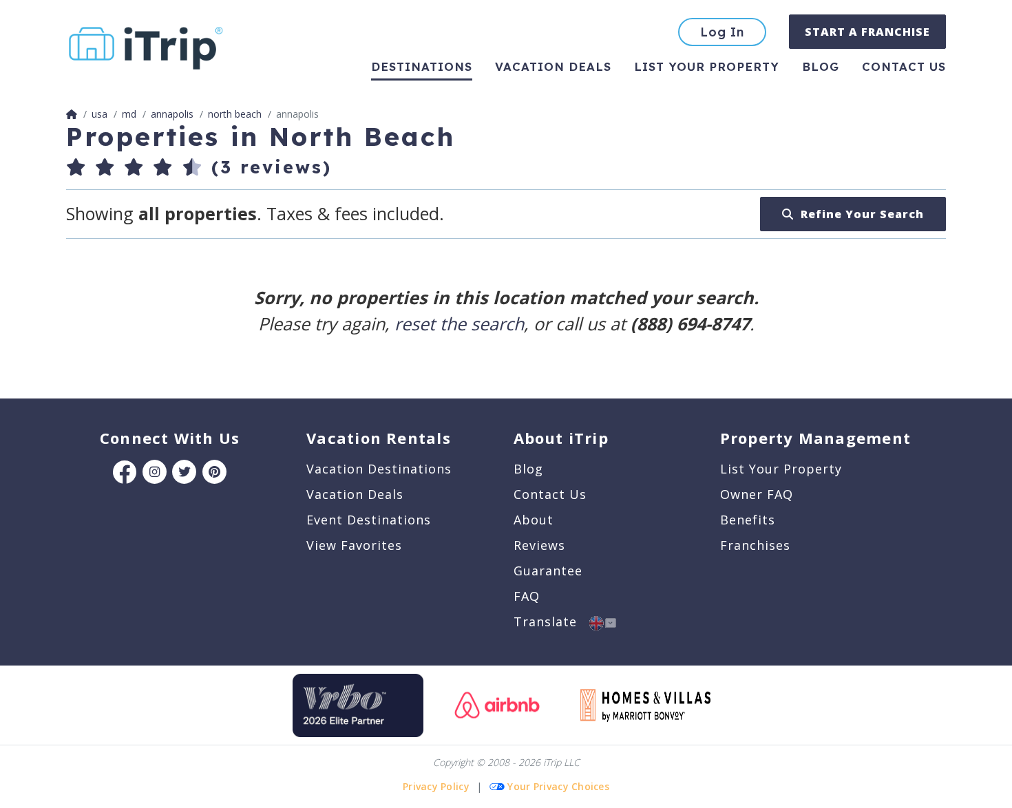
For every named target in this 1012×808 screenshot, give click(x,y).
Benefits (747, 519)
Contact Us (550, 494)
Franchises (755, 545)
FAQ (527, 596)
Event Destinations (368, 519)
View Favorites (354, 545)
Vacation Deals (553, 66)
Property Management (815, 437)
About (534, 519)
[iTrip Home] (71, 113)
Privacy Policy (436, 786)
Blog (820, 66)
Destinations (421, 66)
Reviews (539, 545)
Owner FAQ (756, 494)
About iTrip (561, 437)
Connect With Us (170, 437)
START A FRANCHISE (867, 31)
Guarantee (548, 570)
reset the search (459, 323)
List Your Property (706, 66)
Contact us (904, 66)
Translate (551, 621)
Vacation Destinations (379, 468)
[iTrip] (146, 45)
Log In (722, 32)
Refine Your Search (859, 214)
